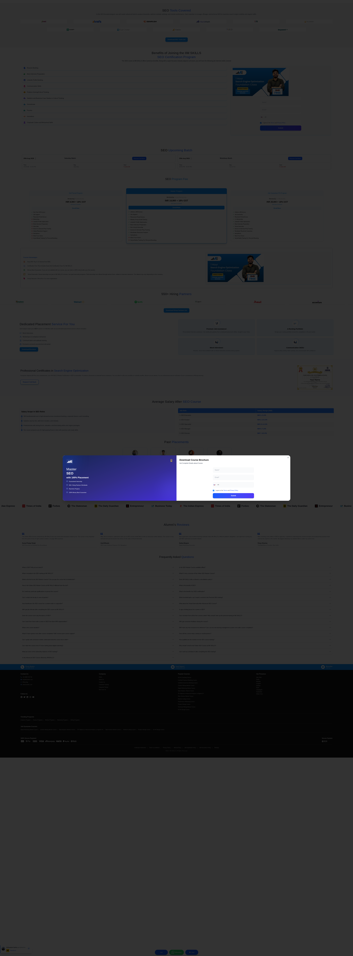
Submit (233, 495)
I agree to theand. (226, 490)
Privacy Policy (234, 490)
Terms (225, 490)
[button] (214, 485)
